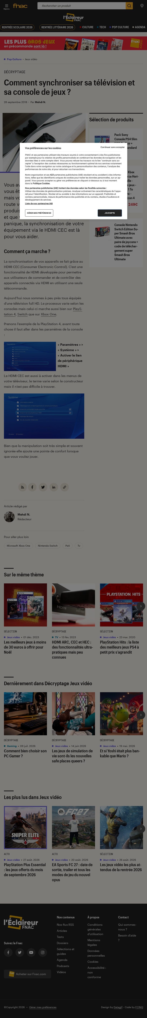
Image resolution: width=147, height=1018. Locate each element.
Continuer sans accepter (113, 147)
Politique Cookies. (41, 183)
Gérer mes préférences (39, 213)
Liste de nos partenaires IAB (39, 203)
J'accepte (110, 213)
